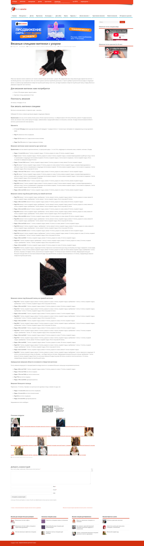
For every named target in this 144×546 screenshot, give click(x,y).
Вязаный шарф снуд (113, 532)
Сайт (54, 493)
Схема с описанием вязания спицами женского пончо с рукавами (26, 507)
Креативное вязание (99, 16)
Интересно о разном (125, 16)
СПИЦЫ (14, 1)
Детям (32, 16)
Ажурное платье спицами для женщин (54, 532)
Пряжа (66, 16)
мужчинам (48, 1)
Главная (14, 16)
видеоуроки (84, 1)
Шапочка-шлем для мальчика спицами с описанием (115, 526)
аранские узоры (15, 457)
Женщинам (22, 16)
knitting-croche (15, 46)
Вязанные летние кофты (22, 520)
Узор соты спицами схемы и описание (57, 520)
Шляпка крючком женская (114, 520)
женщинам (31, 1)
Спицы (54, 46)
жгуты (24, 457)
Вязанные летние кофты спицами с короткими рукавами (25, 526)
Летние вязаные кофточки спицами (25, 532)
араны (21, 457)
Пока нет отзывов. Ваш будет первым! (67, 46)
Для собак (58, 16)
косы (27, 457)
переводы (62, 2)
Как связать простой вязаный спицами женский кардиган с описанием (85, 527)
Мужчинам (39, 16)
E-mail (55, 489)
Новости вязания (112, 16)
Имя (54, 486)
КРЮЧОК (22, 1)
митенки (30, 457)
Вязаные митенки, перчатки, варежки (36, 46)
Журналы (73, 16)
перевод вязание (49, 46)
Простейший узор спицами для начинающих (55, 526)
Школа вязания (84, 16)
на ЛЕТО (75, 1)
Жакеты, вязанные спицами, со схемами (85, 520)
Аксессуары (48, 16)
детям (40, 1)
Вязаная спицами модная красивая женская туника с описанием (77, 507)
